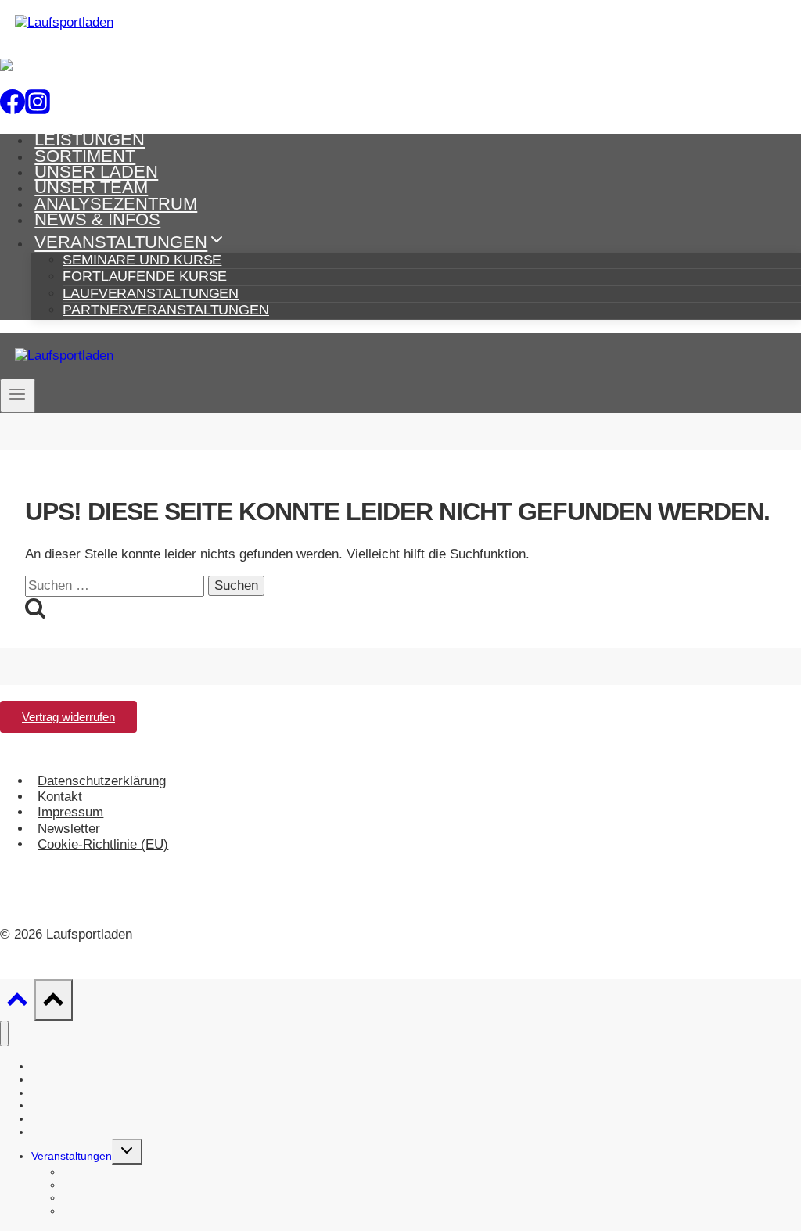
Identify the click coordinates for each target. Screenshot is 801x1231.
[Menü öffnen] (17, 396)
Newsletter (69, 828)
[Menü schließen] (4, 1033)
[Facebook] (12, 106)
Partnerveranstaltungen (166, 310)
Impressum (70, 812)
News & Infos (97, 219)
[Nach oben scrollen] (17, 1003)
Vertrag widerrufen (68, 716)
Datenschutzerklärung (102, 780)
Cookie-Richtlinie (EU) (103, 844)
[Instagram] (37, 106)
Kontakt (60, 796)
